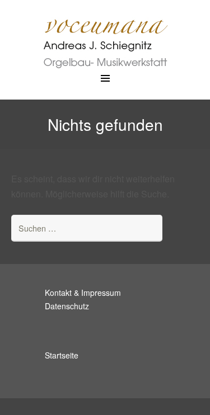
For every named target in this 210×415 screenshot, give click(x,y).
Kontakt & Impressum (83, 292)
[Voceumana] (105, 36)
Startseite (61, 355)
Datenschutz (67, 306)
